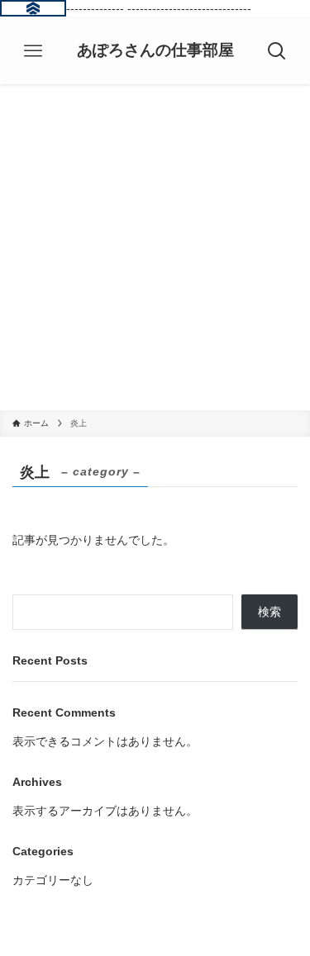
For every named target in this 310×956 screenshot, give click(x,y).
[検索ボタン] (277, 51)
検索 (269, 612)
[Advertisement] (155, 247)
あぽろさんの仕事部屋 (155, 51)
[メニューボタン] (33, 51)
